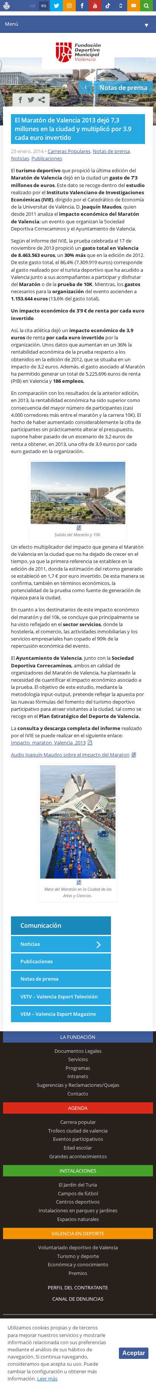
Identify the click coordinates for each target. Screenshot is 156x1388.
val (33, 5)
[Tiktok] (107, 5)
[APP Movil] (120, 5)
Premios (78, 1273)
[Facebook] (82, 5)
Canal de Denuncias (77, 1298)
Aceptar (133, 1353)
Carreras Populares (69, 151)
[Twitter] (56, 5)
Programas (78, 1068)
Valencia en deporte (77, 1233)
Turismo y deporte (78, 1256)
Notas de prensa (111, 151)
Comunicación (40, 925)
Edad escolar (78, 1147)
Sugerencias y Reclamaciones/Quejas (78, 1085)
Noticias (20, 158)
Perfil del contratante (78, 1287)
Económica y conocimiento (78, 1264)
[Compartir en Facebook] (20, 99)
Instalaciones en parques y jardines (78, 1210)
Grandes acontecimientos (78, 1156)
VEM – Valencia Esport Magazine (58, 1013)
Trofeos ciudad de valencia (78, 1130)
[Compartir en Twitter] (31, 99)
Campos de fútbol (78, 1193)
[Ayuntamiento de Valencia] (7, 7)
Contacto (77, 1093)
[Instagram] (69, 5)
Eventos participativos (78, 1139)
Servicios (78, 1059)
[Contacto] (133, 5)
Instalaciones (77, 1170)
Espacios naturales (78, 1219)
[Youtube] (95, 5)
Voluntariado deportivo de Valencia (78, 1247)
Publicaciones (46, 158)
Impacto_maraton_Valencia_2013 (48, 742)
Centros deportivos (78, 1201)
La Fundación (77, 1037)
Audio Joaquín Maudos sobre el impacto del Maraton (70, 754)
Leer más (47, 1378)
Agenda (77, 1108)
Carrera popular (78, 1122)
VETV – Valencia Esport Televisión (59, 996)
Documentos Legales (78, 1051)
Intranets (77, 1076)
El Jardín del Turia (78, 1184)
